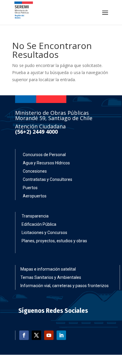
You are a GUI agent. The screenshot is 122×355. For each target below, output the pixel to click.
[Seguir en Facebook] (24, 335)
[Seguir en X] (36, 335)
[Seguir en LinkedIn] (61, 335)
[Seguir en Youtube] (49, 335)
